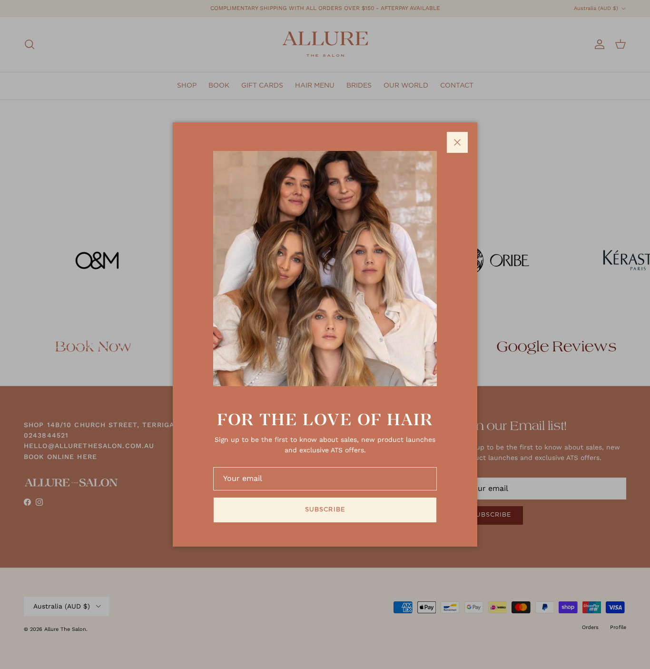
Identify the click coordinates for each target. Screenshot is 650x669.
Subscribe (325, 510)
